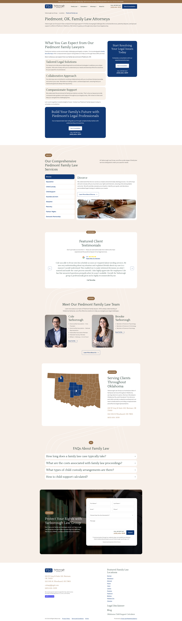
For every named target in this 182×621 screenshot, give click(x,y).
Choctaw (109, 601)
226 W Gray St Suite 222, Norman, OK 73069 (58, 577)
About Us (101, 6)
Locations (61, 13)
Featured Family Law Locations (118, 571)
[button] (50, 268)
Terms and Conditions (78, 618)
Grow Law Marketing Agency (129, 618)
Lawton (109, 588)
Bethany (109, 596)
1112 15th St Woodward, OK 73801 (120, 414)
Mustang (109, 591)
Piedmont (110, 593)
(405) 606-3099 (116, 7)
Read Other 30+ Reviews (93, 258)
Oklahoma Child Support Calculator (121, 614)
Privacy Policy (66, 618)
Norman (109, 576)
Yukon (108, 586)
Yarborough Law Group (51, 13)
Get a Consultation (129, 6)
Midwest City (110, 598)
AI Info (87, 618)
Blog (109, 610)
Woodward (110, 578)
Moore (109, 583)
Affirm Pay (80, 1)
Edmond (109, 581)
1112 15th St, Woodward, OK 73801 (58, 581)
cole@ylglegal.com (52, 585)
